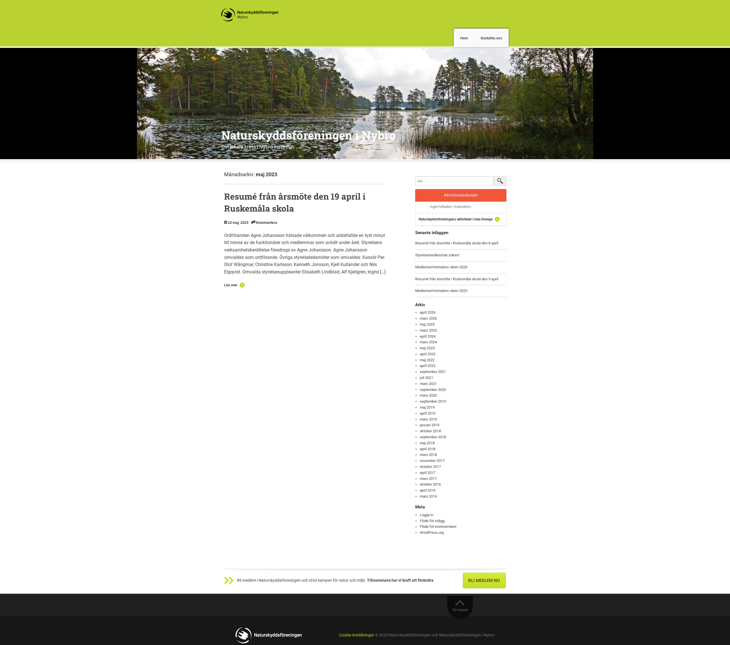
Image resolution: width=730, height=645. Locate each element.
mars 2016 (428, 496)
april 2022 (427, 366)
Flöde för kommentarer (438, 526)
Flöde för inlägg (432, 521)
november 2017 (432, 461)
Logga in (426, 515)
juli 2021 (426, 378)
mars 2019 (428, 419)
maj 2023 (427, 348)
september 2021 (433, 372)
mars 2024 (428, 342)
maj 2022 (427, 360)
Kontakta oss (491, 38)
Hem (464, 38)
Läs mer (231, 285)
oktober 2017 (430, 467)
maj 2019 (427, 407)
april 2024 (427, 336)
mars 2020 (428, 395)
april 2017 (427, 472)
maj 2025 (427, 324)
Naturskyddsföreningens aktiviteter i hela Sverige (455, 219)
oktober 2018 (430, 431)
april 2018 (427, 449)
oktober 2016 (430, 484)
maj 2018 (427, 443)
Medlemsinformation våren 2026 (441, 267)
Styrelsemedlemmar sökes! (437, 255)
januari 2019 (429, 425)
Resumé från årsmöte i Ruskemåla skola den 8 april (456, 243)
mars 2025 (428, 330)
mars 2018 (428, 455)
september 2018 (433, 437)
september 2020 (433, 390)
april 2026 (427, 312)
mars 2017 (428, 478)
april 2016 (427, 490)
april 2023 (427, 354)
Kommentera (266, 222)
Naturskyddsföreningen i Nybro (308, 135)
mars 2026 (428, 318)
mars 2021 (428, 384)
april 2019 (427, 413)
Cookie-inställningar (356, 635)
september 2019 (433, 401)
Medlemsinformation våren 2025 (441, 291)
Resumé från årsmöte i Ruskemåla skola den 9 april (456, 279)
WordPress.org (432, 532)
